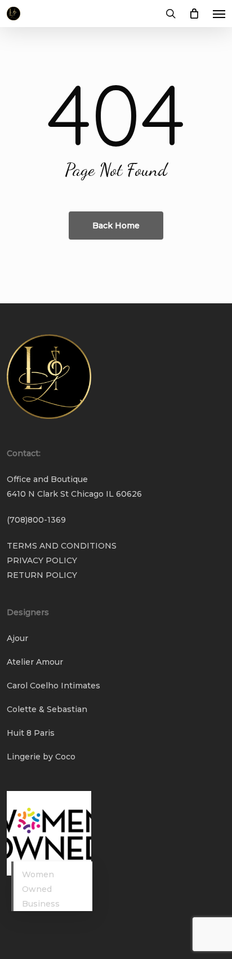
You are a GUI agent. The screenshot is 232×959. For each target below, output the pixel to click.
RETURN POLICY (42, 575)
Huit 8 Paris (31, 733)
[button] (219, 13)
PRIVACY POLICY (42, 560)
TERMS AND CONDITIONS (62, 546)
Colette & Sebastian (47, 709)
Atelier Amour (35, 662)
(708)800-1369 (36, 520)
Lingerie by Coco (41, 757)
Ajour (17, 638)
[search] (170, 13)
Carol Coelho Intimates (53, 685)
